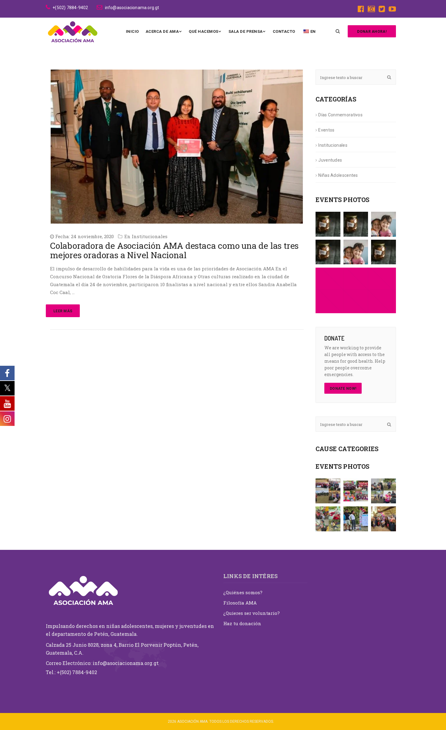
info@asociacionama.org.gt (132, 7)
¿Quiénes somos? (242, 592)
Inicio (132, 31)
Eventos (326, 130)
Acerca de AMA (162, 31)
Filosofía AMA (240, 603)
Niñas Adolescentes (338, 175)
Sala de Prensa (245, 31)
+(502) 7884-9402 (70, 7)
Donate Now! (343, 388)
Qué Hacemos (203, 31)
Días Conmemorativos (340, 114)
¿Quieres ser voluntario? (251, 613)
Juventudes (330, 160)
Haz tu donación (242, 623)
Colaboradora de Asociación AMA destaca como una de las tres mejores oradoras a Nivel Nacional (174, 250)
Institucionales (149, 236)
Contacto (284, 31)
